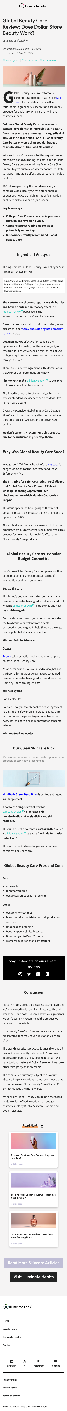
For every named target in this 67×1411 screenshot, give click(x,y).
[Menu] (5, 6)
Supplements (10, 1328)
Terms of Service (11, 1395)
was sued (52, 464)
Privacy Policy (10, 1379)
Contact (7, 1345)
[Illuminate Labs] (33, 5)
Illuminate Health (12, 1336)
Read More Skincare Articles (33, 1262)
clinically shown (22, 606)
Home (6, 1320)
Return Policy (10, 1387)
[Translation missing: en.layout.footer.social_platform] (20, 974)
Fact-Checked (31, 60)
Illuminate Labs (17, 1406)
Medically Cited (12, 60)
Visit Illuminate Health (33, 1276)
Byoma (7, 656)
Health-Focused (50, 60)
